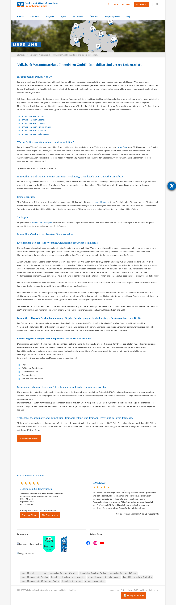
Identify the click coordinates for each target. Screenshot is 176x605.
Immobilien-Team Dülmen (33, 123)
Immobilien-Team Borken (33, 116)
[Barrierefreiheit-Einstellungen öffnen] (171, 186)
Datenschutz (126, 590)
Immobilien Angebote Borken (93, 573)
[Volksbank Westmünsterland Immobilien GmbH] (37, 5)
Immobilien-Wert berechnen (33, 573)
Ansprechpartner (112, 16)
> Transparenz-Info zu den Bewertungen (38, 511)
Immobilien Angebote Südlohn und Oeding (40, 581)
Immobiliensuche (101, 202)
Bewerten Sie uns (29, 515)
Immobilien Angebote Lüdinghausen (104, 577)
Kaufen (20, 16)
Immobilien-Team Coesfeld (33, 120)
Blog (128, 16)
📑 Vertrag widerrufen (134, 595)
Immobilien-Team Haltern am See (36, 127)
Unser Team (122, 147)
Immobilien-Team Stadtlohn (34, 131)
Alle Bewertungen (50, 515)
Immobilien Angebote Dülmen (123, 573)
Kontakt (143, 4)
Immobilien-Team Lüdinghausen (36, 134)
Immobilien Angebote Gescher (34, 577)
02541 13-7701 (120, 4)
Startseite (21, 55)
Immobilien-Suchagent (42, 223)
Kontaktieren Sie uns (29, 438)
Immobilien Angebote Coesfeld (63, 573)
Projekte (50, 16)
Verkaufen (35, 16)
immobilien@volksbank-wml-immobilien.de (39, 496)
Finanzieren (78, 16)
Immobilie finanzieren (72, 581)
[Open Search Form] (156, 4)
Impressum (114, 590)
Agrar (63, 16)
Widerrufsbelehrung (149, 590)
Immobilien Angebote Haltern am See (68, 577)
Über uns (94, 16)
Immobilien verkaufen (94, 581)
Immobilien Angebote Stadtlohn (137, 577)
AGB (136, 590)
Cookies (72, 590)
